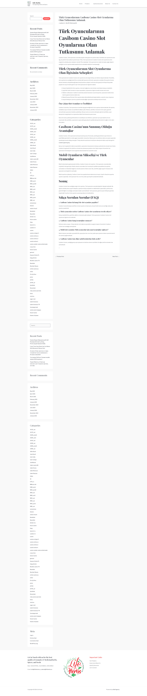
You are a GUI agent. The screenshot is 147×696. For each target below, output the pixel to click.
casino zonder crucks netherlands (38, 244)
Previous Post (59, 256)
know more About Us (95, 663)
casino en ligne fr (34, 233)
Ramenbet (33, 288)
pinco (31, 277)
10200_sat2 (33, 131)
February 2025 (33, 93)
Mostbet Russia (34, 266)
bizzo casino (33, 219)
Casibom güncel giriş (64, 142)
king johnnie (33, 258)
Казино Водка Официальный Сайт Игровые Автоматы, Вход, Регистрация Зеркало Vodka (39, 34)
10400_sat (32, 142)
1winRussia (33, 156)
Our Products (93, 661)
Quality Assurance (98, 3)
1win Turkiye (33, 153)
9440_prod (33, 181)
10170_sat (32, 126)
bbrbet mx (33, 216)
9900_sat (32, 194)
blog (31, 222)
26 (30, 173)
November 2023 (34, 107)
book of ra (32, 225)
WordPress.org (34, 643)
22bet (31, 170)
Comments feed (34, 641)
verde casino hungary (35, 310)
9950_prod (33, 197)
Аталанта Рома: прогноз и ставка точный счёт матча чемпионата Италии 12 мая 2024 (39, 45)
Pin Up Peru (33, 274)
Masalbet (32, 263)
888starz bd (33, 178)
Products (87, 3)
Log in (31, 635)
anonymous (33, 203)
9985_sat (32, 200)
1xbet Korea (33, 162)
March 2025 (33, 91)
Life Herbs (36, 3)
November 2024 (34, 99)
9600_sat (32, 186)
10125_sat (32, 123)
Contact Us (115, 3)
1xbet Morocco (34, 164)
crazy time (33, 247)
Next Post (116, 256)
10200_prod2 (33, 129)
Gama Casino (33, 249)
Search (32, 16)
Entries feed (33, 638)
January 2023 (33, 110)
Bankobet (32, 211)
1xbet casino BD (34, 159)
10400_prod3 (33, 140)
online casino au (34, 269)
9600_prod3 (33, 183)
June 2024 (32, 102)
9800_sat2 (32, 189)
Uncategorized (34, 307)
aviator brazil (33, 208)
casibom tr (33, 227)
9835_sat (32, 192)
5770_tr (32, 175)
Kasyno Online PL (34, 255)
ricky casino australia (35, 290)
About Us (107, 3)
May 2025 (32, 85)
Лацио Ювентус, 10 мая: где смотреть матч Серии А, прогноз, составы (39, 56)
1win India (32, 151)
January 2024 (33, 104)
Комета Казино (34, 315)
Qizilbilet (32, 285)
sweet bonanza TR (35, 304)
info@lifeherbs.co (36, 669)
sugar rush (32, 299)
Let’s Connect (93, 667)
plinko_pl (32, 282)
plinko (31, 280)
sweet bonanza (34, 301)
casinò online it (34, 241)
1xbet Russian (33, 167)
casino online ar (34, 238)
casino (31, 230)
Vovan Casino (33, 312)
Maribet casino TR (35, 260)
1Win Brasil (33, 145)
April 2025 (32, 88)
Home (80, 3)
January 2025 (33, 96)
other (31, 271)
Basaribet (32, 214)
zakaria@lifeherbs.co (46, 669)
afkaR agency (115, 689)
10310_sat (32, 134)
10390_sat (32, 137)
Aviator (32, 205)
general (32, 252)
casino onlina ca (34, 236)
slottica (32, 296)
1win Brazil (33, 148)
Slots (31, 293)
